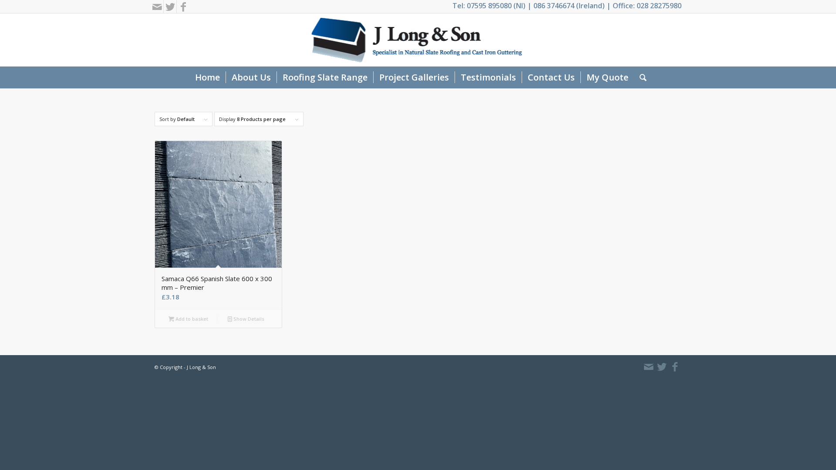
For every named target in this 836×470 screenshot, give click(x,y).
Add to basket (191, 319)
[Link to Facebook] (183, 6)
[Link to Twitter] (170, 6)
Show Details (248, 319)
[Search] (640, 77)
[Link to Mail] (157, 6)
